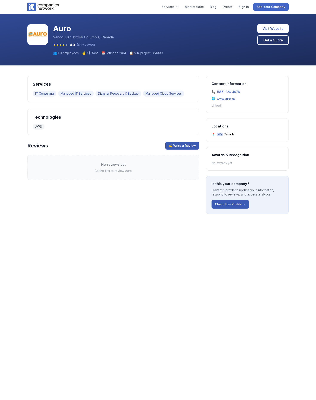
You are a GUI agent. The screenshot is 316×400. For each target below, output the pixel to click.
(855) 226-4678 (228, 92)
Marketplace (194, 7)
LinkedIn (217, 105)
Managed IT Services (76, 93)
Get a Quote (273, 40)
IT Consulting (44, 93)
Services (168, 7)
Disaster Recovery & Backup (118, 93)
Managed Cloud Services (164, 93)
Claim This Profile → (230, 204)
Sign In (244, 7)
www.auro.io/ (226, 98)
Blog (213, 7)
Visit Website (273, 28)
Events (227, 7)
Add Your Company (271, 7)
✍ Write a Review (182, 145)
